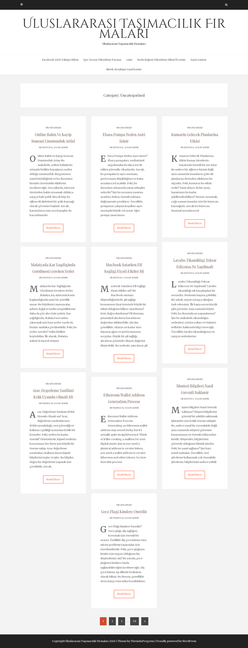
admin (64, 147)
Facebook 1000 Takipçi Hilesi (60, 59)
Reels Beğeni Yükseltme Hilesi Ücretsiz (161, 59)
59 (134, 621)
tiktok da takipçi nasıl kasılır (124, 69)
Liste (129, 59)
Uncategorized (53, 128)
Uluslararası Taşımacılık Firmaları (124, 30)
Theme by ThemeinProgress (136, 641)
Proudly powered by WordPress (176, 641)
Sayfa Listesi (198, 59)
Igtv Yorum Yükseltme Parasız (102, 59)
